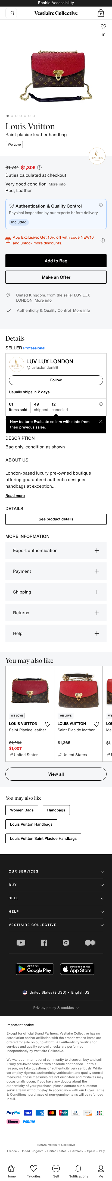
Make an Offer (56, 277)
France (12, 1151)
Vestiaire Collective (33, 925)
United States (57, 1151)
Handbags (56, 810)
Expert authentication (35, 550)
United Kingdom (32, 1151)
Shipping (22, 592)
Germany (76, 1151)
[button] (101, 13)
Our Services (24, 871)
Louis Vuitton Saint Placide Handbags (43, 838)
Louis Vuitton (30, 126)
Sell (14, 898)
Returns (21, 612)
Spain (91, 1151)
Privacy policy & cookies (53, 1007)
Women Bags (22, 810)
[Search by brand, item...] (11, 13)
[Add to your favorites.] (48, 724)
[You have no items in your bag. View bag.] (101, 13)
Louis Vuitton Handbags (31, 824)
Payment (22, 571)
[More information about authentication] (101, 205)
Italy (102, 1151)
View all (56, 774)
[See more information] (103, 240)
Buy (13, 885)
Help (18, 633)
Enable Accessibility (56, 3)
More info (57, 184)
